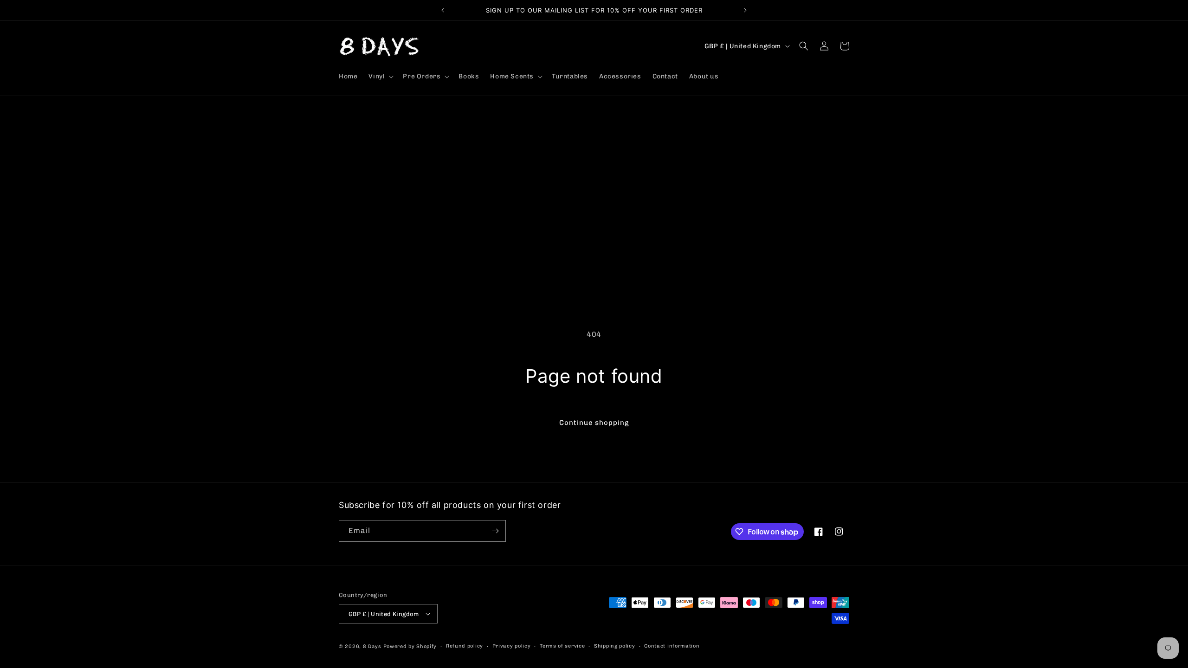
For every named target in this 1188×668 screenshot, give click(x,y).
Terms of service (562, 646)
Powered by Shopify (410, 646)
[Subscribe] (495, 531)
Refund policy (464, 646)
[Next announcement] (745, 10)
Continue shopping (594, 422)
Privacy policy (511, 646)
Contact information (671, 646)
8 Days (372, 646)
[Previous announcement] (443, 10)
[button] (380, 76)
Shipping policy (614, 646)
